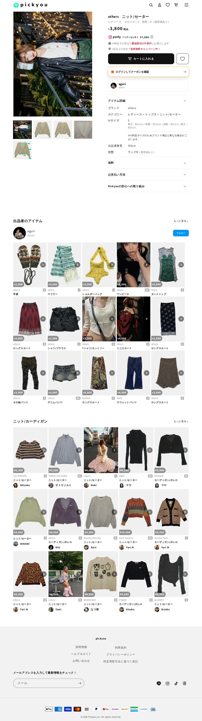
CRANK (123, 599)
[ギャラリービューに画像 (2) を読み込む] (43, 130)
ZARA (121, 475)
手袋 (15, 294)
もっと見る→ (181, 220)
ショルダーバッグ (92, 294)
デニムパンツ (55, 402)
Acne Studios (126, 537)
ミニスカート (124, 348)
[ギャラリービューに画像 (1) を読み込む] (22, 130)
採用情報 (81, 647)
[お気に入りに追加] (182, 58)
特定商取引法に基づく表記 (120, 661)
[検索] (151, 5)
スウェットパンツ (127, 402)
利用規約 (120, 647)
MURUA (86, 398)
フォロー (181, 233)
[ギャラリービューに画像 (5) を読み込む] (22, 150)
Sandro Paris (161, 537)
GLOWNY (159, 599)
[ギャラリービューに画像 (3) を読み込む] (63, 130)
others (16, 289)
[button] (186, 5)
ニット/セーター (22, 480)
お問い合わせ (81, 661)
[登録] (79, 683)
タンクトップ (158, 294)
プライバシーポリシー (120, 654)
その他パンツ (20, 402)
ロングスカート (22, 348)
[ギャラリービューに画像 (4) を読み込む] (83, 130)
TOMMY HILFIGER (58, 475)
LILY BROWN (19, 475)
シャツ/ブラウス (57, 348)
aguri (31, 231)
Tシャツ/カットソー (93, 348)
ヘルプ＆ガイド (81, 654)
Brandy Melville (92, 537)
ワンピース (123, 294)
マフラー (53, 294)
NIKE (119, 398)
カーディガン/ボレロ (166, 480)
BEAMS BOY (90, 599)
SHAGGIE (159, 475)
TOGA (154, 289)
